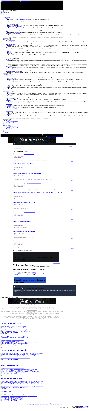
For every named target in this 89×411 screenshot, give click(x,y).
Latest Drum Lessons (10, 365)
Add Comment (56, 263)
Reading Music (47, 308)
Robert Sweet (56, 313)
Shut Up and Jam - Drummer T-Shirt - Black (29, 356)
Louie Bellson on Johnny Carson (22, 394)
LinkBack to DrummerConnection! (13, 33)
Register (32, 280)
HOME (5, 17)
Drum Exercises (45, 311)
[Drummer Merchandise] (15, 273)
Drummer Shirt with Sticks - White (23, 358)
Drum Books (8, 117)
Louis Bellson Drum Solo (17, 398)
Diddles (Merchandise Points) (12, 24)
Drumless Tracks (39, 308)
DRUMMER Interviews (11, 78)
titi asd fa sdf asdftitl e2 (29, 154)
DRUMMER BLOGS (10, 86)
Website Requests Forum (11, 122)
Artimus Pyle (30, 313)
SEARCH (8, 31)
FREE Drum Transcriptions (11, 47)
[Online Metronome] (5, 132)
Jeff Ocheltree (34, 314)
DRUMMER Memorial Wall (12, 98)
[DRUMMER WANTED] (14, 341)
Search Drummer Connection (12, 126)
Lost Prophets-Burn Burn (30, 231)
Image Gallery (9, 66)
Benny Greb (42, 313)
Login (7, 18)
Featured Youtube (9, 59)
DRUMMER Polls (9, 95)
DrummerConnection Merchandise (41, 273)
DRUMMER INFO (7, 91)
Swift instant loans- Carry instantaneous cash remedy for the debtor (22, 342)
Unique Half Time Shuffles (18, 368)
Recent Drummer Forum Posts (14, 337)
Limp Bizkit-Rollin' (26, 221)
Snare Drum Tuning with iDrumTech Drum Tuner (32, 381)
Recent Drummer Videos (11, 378)
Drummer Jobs (60, 311)
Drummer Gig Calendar (11, 106)
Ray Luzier (24, 313)
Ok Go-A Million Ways (29, 241)
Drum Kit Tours (9, 53)
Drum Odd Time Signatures (28, 311)
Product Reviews (9, 111)
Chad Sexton (35, 312)
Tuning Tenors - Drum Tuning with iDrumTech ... (32, 386)
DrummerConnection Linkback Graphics (45, 307)
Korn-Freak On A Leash (29, 202)
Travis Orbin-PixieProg (29, 163)
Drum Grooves (38, 311)
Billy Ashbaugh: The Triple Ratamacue (26, 370)
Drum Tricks (34, 310)
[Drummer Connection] (6, 1)
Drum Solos (8, 51)
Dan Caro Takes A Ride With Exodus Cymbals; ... (19, 330)
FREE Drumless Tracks (11, 44)
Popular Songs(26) (17, 293)
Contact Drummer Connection (12, 121)
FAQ (7, 36)
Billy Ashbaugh (29, 312)
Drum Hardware (52, 311)
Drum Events (17, 308)
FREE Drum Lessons (10, 40)
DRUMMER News (10, 80)
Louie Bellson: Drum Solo (17, 399)
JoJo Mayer (5, 313)
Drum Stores (8, 114)
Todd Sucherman (49, 313)
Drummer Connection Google (12, 127)
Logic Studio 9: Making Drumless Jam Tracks (29, 382)
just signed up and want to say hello (16, 340)
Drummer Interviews (17, 311)
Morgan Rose (36, 313)
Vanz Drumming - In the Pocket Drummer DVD (31, 354)
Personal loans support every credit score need (18, 343)
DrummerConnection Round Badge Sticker (28, 355)
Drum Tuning (32, 308)
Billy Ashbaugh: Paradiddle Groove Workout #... (32, 371)
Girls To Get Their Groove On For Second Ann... (19, 327)
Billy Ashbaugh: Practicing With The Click (28, 369)
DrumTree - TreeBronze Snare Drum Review (29, 385)
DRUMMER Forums (10, 75)
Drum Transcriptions (25, 308)
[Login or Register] (54, 136)
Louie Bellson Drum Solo (17, 397)
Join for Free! (8, 20)
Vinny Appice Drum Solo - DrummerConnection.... (33, 383)
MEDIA (5, 39)
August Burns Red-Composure (34, 173)
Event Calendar (9, 100)
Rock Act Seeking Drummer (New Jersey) (17, 344)
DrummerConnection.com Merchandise (14, 26)
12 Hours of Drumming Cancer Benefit (14, 71)
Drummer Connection (22, 19)
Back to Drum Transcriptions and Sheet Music (28, 144)
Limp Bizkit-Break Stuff (29, 212)
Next (74, 146)
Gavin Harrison (11, 313)
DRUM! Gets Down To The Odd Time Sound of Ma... (20, 331)
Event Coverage (9, 104)
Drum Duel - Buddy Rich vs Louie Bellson (28, 396)
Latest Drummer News (11, 323)
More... (72, 161)
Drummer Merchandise (32, 272)
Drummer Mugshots (10, 68)
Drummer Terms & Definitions (12, 108)
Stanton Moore (18, 313)
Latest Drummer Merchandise (14, 350)
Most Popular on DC (10, 28)
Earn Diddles (20, 272)
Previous (70, 146)
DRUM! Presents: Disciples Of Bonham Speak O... (19, 328)
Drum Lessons (9, 92)
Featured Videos (9, 55)
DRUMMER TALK (7, 74)
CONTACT (5, 120)
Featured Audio (9, 63)
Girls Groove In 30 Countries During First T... (18, 326)
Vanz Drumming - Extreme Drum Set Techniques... (33, 353)
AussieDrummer (17, 148)
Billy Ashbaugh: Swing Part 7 (20, 372)
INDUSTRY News (10, 82)
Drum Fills (3, 311)
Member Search (9, 128)
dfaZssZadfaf (18, 157)
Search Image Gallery (10, 129)
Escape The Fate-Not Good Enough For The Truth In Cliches (53, 192)
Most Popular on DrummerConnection (28, 307)
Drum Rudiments (54, 308)
